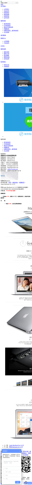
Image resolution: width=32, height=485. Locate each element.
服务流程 (6, 52)
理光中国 (25, 451)
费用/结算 (7, 57)
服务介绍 (6, 53)
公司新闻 (6, 41)
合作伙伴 (6, 17)
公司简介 (6, 9)
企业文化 (6, 11)
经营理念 (6, 12)
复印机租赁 (7, 23)
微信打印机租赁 (8, 27)
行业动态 (6, 43)
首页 (2, 4)
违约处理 (6, 58)
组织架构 (6, 14)
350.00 (8, 190)
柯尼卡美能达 (23, 453)
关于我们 (3, 6)
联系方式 (6, 64)
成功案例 (3, 35)
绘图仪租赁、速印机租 (10, 149)
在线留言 (6, 66)
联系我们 (3, 61)
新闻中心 (3, 38)
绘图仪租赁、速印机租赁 (11, 30)
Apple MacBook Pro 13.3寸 (16, 445)
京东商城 (25, 455)
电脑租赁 (6, 29)
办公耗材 (6, 32)
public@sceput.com (13, 169)
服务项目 (3, 20)
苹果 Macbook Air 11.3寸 (16, 447)
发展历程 (6, 16)
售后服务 (6, 55)
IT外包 (3, 46)
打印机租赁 (7, 25)
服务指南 (3, 49)
